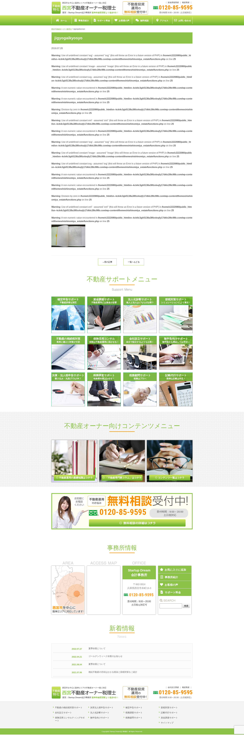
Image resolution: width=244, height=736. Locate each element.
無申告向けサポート (99, 717)
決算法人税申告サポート (102, 707)
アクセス (164, 20)
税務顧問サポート (134, 717)
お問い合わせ (184, 20)
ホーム (64, 20)
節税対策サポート (169, 707)
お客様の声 (124, 20)
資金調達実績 (173, 2)
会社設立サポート (63, 712)
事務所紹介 (83, 20)
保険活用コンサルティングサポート (70, 719)
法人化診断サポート (99, 712)
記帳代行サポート (169, 712)
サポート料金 (103, 20)
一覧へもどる (134, 262)
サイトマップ (167, 722)
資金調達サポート (169, 717)
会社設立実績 (173, 687)
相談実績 (185, 2)
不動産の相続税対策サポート (68, 707)
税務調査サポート (134, 712)
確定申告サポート (134, 707)
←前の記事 (107, 262)
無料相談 (144, 20)
